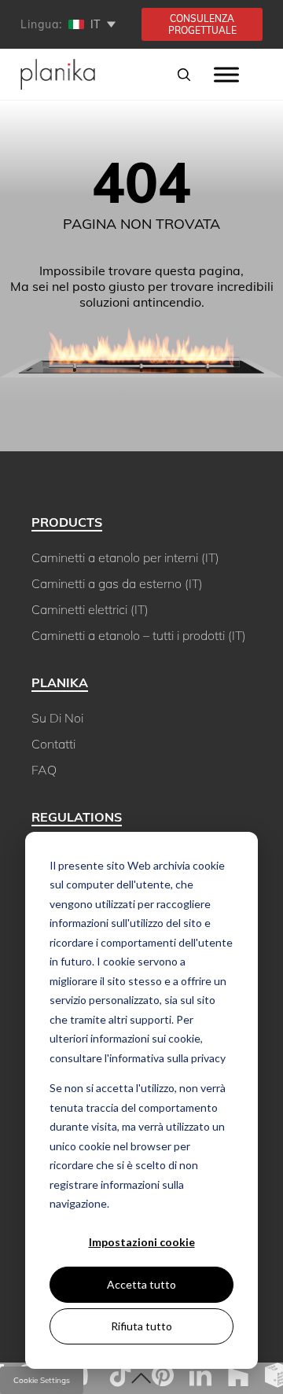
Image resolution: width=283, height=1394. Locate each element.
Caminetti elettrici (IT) (90, 609)
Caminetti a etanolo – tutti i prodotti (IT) (138, 635)
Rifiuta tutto (141, 1326)
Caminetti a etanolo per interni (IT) (125, 557)
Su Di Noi (57, 718)
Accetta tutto (141, 1284)
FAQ (44, 770)
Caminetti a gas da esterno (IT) (117, 583)
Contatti (53, 744)
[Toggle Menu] (226, 74)
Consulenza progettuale (202, 24)
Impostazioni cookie (142, 1242)
